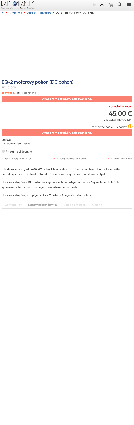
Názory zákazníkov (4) (42, 205)
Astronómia (15, 12)
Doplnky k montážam (39, 12)
